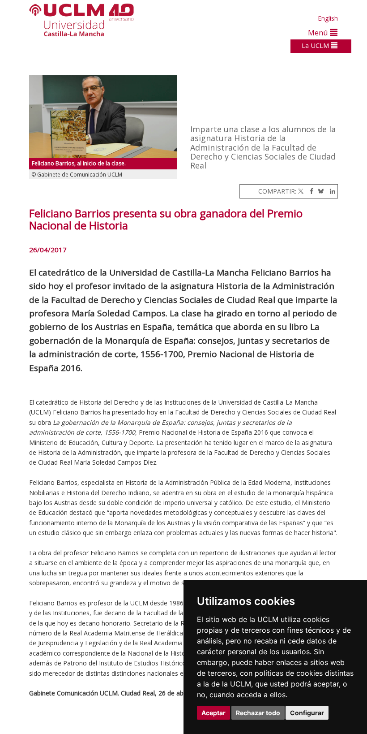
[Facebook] (309, 191)
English (328, 18)
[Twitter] (300, 191)
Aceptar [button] (213, 713)
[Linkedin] (330, 191)
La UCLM (316, 45)
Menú (319, 32)
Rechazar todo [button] (258, 713)
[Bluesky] (319, 191)
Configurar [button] (307, 713)
